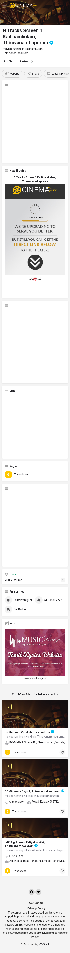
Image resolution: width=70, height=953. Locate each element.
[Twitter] (38, 892)
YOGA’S (44, 944)
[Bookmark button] (62, 752)
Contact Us (36, 902)
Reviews (26, 61)
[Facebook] (32, 892)
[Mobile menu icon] (4, 5)
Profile (8, 61)
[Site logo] (24, 5)
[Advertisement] (35, 125)
